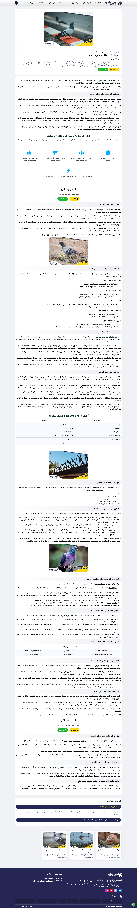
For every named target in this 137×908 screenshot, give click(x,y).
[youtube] (111, 890)
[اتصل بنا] (133, 899)
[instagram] (107, 890)
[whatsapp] (133, 904)
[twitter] (115, 890)
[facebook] (120, 890)
